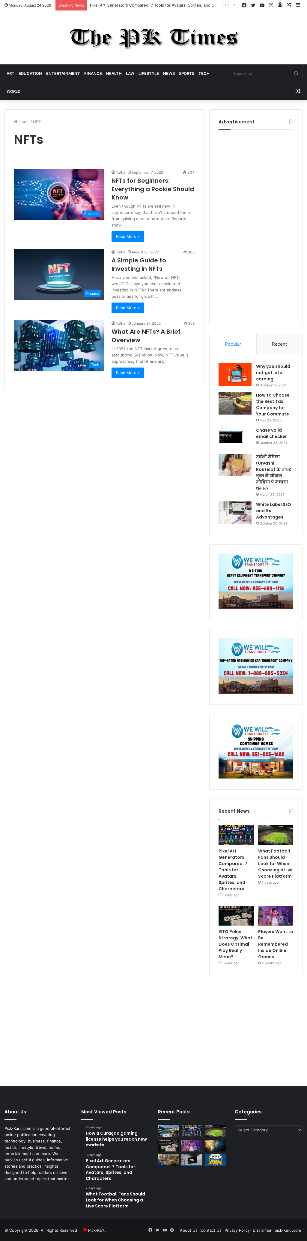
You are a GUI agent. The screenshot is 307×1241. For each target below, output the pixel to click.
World (13, 91)
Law (130, 73)
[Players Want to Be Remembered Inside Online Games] (275, 916)
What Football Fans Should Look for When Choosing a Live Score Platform (275, 863)
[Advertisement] (256, 226)
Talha (120, 172)
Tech (204, 73)
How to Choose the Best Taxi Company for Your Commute (273, 404)
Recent (279, 344)
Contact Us (211, 1230)
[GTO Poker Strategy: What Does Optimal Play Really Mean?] (236, 916)
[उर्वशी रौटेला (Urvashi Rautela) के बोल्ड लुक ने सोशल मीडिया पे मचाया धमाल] (235, 465)
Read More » (128, 236)
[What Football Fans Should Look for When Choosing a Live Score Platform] (275, 835)
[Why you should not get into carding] (235, 374)
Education (30, 73)
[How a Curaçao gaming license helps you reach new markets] (168, 1131)
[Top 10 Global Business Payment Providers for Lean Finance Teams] (215, 1145)
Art (10, 73)
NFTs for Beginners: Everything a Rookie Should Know (153, 189)
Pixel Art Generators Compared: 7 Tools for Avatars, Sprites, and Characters (233, 870)
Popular (233, 344)
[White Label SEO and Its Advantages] (235, 512)
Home (23, 121)
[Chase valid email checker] (235, 438)
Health (114, 73)
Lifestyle (149, 73)
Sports (186, 73)
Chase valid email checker (271, 433)
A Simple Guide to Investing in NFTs (139, 264)
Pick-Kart (96, 1230)
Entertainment (63, 73)
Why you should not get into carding (273, 372)
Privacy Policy (237, 1230)
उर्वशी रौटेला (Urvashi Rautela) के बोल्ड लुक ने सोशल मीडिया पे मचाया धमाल (273, 472)
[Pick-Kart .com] (153, 37)
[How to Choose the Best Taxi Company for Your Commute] (235, 403)
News (169, 73)
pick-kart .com (288, 1230)
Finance (93, 73)
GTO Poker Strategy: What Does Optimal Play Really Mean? (235, 944)
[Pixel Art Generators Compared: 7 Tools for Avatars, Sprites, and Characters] (236, 835)
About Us (189, 1230)
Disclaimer (262, 1230)
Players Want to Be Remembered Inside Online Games (275, 944)
